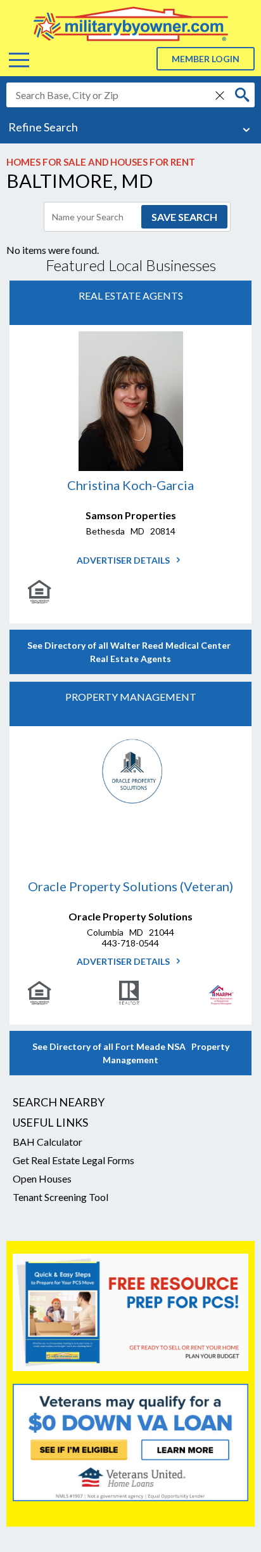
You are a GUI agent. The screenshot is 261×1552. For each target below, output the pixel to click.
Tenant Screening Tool (60, 1197)
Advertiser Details (124, 560)
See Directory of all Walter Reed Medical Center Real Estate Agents (130, 652)
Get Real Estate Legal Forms (73, 1160)
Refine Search (43, 127)
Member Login (205, 58)
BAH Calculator (47, 1142)
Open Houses (42, 1178)
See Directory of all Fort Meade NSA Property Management (130, 1053)
